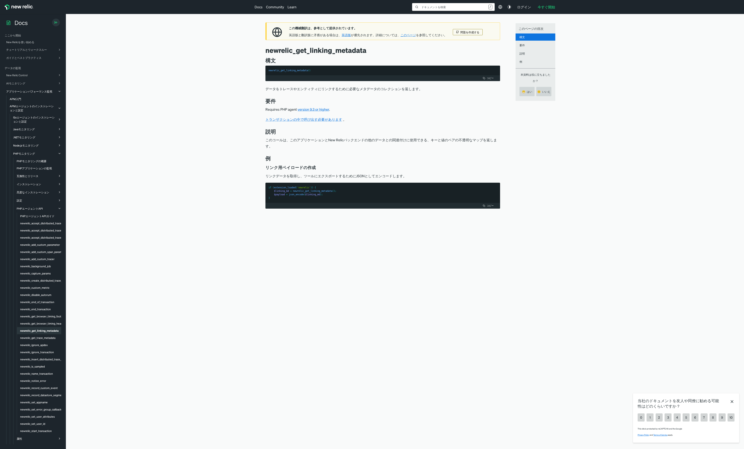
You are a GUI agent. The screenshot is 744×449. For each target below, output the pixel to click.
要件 (522, 45)
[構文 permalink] (278, 60)
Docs (259, 7)
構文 (522, 37)
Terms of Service (660, 435)
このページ (408, 35)
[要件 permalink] (278, 101)
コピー (490, 78)
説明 (522, 53)
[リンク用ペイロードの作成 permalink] (318, 167)
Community (275, 7)
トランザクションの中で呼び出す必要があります (303, 119)
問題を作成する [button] (469, 32)
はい (527, 91)
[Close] (732, 401)
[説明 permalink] (278, 132)
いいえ (543, 91)
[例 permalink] (273, 158)
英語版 (346, 35)
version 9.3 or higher (313, 109)
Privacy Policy (643, 435)
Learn (292, 7)
